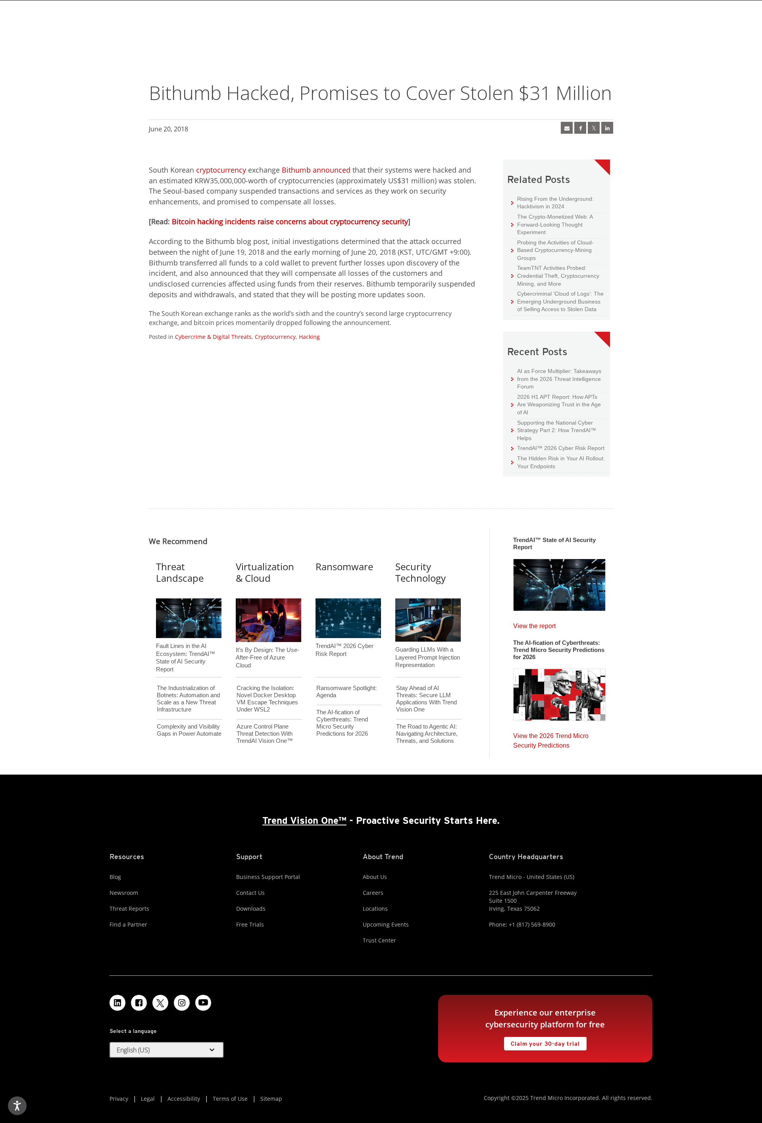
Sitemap (271, 1098)
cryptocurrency (221, 170)
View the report (534, 624)
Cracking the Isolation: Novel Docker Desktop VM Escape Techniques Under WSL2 (267, 699)
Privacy (119, 1098)
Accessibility (183, 1098)
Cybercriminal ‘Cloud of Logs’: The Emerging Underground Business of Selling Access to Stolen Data (557, 301)
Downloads (251, 908)
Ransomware (344, 566)
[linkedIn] (607, 128)
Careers (373, 892)
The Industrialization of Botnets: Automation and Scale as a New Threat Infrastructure (188, 699)
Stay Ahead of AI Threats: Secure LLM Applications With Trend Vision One (426, 699)
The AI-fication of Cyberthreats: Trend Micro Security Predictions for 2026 (342, 723)
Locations (375, 908)
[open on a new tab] (160, 1003)
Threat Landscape (180, 572)
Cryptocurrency (275, 336)
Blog (115, 877)
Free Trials (250, 924)
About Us (375, 877)
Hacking (309, 336)
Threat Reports (129, 908)
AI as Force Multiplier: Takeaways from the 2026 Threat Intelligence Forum (556, 378)
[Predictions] (559, 692)
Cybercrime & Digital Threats (213, 336)
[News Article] (559, 582)
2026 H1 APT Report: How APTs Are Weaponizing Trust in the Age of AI (556, 404)
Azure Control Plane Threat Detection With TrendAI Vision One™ (265, 733)
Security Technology (420, 572)
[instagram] (182, 1003)
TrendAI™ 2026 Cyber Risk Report (560, 448)
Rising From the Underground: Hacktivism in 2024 (552, 202)
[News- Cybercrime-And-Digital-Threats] (567, 128)
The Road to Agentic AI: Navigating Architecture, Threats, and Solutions (427, 733)
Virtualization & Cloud (265, 572)
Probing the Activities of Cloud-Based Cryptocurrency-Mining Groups (552, 250)
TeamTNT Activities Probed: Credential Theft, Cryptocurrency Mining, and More (555, 275)
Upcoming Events (386, 924)
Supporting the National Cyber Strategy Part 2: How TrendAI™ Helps (553, 430)
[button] (167, 1050)
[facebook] (580, 128)
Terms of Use (230, 1098)
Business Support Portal (268, 877)
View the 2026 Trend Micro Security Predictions (551, 739)
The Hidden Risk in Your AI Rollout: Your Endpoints (558, 462)
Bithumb (296, 170)
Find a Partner (128, 924)
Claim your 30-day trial (541, 1042)
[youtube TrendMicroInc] (203, 1003)
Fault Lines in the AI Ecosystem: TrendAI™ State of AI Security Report (185, 644)
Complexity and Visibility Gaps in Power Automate (189, 730)
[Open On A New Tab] (594, 128)
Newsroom (124, 892)
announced (331, 170)
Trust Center (379, 940)
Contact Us (250, 892)
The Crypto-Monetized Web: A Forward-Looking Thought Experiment (552, 224)
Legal (148, 1098)
